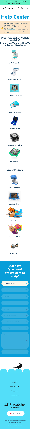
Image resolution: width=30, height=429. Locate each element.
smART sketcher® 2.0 (14, 63)
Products (14, 395)
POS (8, 425)
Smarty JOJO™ (14, 220)
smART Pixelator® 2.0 (15, 96)
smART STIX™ (14, 253)
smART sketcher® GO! (15, 112)
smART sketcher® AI (14, 79)
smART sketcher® (14, 187)
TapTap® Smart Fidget (14, 145)
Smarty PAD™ (14, 161)
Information (14, 391)
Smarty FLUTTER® (14, 237)
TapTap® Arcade (14, 128)
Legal (14, 382)
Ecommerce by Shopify (17, 425)
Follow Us (14, 386)
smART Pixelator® (14, 204)
